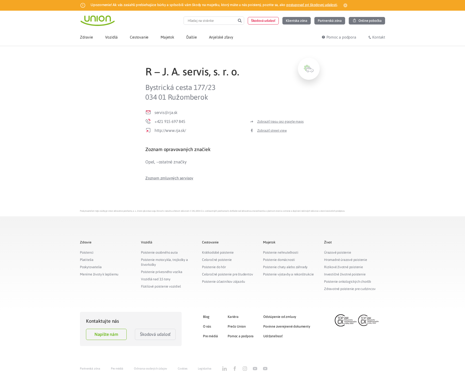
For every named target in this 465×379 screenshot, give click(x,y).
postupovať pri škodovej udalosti (311, 5)
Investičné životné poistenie (344, 274)
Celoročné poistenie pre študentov (227, 274)
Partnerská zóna (90, 368)
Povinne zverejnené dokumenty (286, 326)
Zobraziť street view (272, 130)
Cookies (182, 368)
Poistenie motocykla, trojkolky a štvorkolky (164, 262)
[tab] (232, 149)
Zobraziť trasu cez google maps (280, 121)
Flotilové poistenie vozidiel (161, 286)
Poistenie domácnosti (279, 260)
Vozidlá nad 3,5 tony (155, 279)
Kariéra (233, 317)
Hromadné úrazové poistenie (345, 260)
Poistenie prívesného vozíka (161, 272)
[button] (263, 20)
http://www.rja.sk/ (170, 130)
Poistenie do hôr (214, 267)
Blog (206, 317)
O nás (207, 326)
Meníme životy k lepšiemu (99, 274)
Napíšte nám (106, 334)
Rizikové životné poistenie (343, 267)
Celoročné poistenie (217, 260)
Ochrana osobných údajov (150, 368)
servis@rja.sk (166, 112)
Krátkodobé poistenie (218, 252)
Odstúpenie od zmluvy (279, 317)
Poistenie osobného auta (159, 252)
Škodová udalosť (155, 334)
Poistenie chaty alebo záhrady (285, 267)
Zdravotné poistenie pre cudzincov (349, 289)
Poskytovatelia (91, 267)
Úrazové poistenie (337, 252)
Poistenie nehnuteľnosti (280, 252)
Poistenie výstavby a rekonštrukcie (288, 274)
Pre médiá (210, 336)
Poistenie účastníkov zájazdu (223, 281)
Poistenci (86, 252)
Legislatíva (204, 368)
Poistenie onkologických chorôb (347, 281)
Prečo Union (237, 326)
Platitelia (86, 260)
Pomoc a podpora (241, 336)
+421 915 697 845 (170, 121)
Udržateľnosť (273, 336)
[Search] (240, 20)
